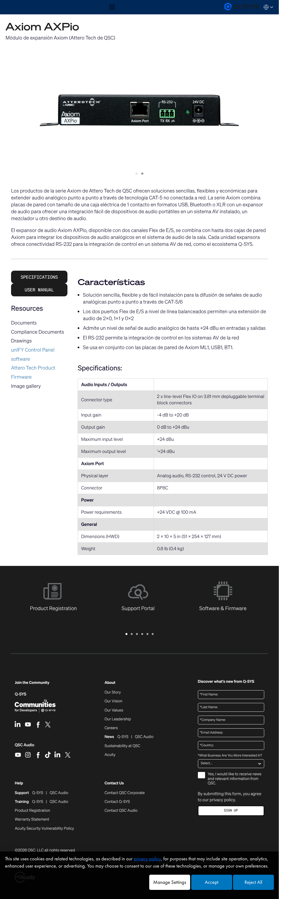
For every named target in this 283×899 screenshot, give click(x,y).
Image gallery (26, 386)
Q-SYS (20, 694)
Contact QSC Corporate (124, 793)
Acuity (110, 755)
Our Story (112, 692)
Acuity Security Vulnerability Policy (44, 828)
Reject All (253, 882)
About (109, 683)
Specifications (39, 277)
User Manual (39, 290)
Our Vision (113, 701)
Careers (111, 728)
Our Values (113, 710)
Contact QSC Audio (120, 810)
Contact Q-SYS (117, 801)
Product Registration (32, 810)
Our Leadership (117, 719)
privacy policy (222, 800)
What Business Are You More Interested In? (230, 756)
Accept (211, 882)
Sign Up (231, 810)
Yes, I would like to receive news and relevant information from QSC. (234, 779)
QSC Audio (24, 747)
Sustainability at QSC (122, 746)
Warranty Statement (32, 819)
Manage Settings (169, 882)
